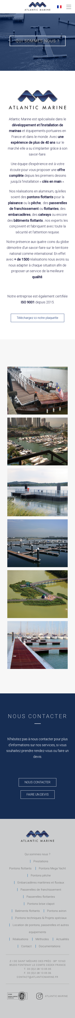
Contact (26, 946)
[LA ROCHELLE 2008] (37, 413)
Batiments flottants (27, 911)
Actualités (62, 939)
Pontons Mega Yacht (52, 868)
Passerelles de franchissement (41, 889)
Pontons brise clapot (40, 904)
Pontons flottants (20, 868)
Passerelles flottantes (41, 896)
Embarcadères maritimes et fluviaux (41, 882)
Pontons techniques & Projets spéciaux (41, 918)
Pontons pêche (41, 875)
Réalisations (20, 939)
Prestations (40, 861)
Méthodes (42, 939)
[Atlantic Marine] (37, 6)
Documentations (49, 946)
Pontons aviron (56, 911)
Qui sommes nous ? (37, 854)
